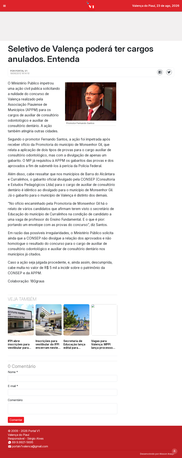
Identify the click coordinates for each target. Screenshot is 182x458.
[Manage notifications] (174, 451)
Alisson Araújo (166, 454)
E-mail (13, 386)
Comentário (15, 400)
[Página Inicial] (91, 5)
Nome (13, 372)
